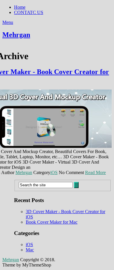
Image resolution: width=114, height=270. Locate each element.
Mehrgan (16, 34)
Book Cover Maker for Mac (51, 222)
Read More (95, 172)
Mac (30, 249)
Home (19, 7)
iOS (54, 172)
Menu (7, 22)
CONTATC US (28, 12)
